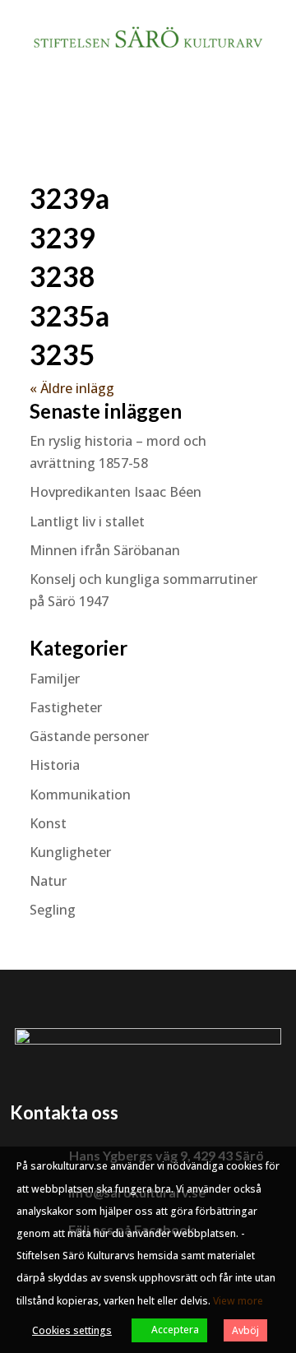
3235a (69, 315)
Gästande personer (89, 736)
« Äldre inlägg (72, 388)
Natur (48, 881)
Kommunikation (80, 794)
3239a (69, 198)
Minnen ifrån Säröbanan (105, 550)
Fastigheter (66, 707)
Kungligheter (70, 852)
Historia (55, 765)
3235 (62, 354)
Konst (48, 823)
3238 (62, 276)
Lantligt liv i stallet (87, 521)
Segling (53, 910)
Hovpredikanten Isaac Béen (117, 492)
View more (238, 1301)
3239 (62, 237)
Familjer (55, 679)
